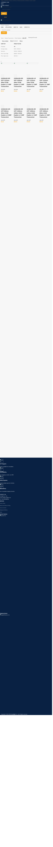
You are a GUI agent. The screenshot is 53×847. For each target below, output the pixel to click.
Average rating (4, 48)
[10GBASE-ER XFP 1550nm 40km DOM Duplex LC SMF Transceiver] (19, 68)
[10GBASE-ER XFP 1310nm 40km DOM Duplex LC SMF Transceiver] (7, 68)
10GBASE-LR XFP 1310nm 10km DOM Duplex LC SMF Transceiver (32, 82)
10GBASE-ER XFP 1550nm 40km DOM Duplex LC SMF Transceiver (19, 82)
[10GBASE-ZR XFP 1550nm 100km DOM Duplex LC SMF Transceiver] (19, 228)
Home (2, 38)
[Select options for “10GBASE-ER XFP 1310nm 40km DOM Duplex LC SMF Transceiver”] (2, 75)
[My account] (1, 21)
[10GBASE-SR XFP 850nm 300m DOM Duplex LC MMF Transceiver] (7, 228)
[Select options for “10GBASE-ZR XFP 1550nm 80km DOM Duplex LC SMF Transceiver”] (41, 278)
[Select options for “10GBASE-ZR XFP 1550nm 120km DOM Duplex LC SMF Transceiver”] (28, 278)
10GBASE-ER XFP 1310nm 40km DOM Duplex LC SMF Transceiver (6, 82)
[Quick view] (5, 75)
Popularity (3, 46)
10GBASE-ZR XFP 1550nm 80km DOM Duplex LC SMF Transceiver (44, 285)
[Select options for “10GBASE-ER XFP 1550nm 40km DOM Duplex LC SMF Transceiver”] (15, 75)
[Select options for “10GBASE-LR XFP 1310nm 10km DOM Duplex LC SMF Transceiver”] (28, 75)
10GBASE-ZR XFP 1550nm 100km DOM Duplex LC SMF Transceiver (19, 285)
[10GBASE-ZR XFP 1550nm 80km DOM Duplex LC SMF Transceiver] (45, 228)
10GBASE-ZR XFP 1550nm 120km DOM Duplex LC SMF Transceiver (32, 285)
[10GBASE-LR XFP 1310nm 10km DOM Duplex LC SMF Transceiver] (32, 68)
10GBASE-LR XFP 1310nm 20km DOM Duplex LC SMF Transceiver (44, 168)
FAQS (2, 3)
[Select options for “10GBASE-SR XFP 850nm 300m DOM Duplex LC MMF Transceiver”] (2, 278)
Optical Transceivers (9, 38)
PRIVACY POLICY (5, 5)
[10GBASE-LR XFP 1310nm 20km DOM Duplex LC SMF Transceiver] (45, 111)
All (14, 46)
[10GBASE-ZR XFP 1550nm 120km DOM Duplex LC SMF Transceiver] (32, 228)
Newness (3, 51)
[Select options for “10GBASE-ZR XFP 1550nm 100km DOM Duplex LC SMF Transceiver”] (15, 278)
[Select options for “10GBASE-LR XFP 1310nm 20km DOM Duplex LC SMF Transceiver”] (41, 162)
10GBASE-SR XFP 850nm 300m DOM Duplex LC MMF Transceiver (6, 285)
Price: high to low (4, 55)
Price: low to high (4, 53)
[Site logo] (6, 7)
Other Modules (18, 38)
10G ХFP (3, 89)
